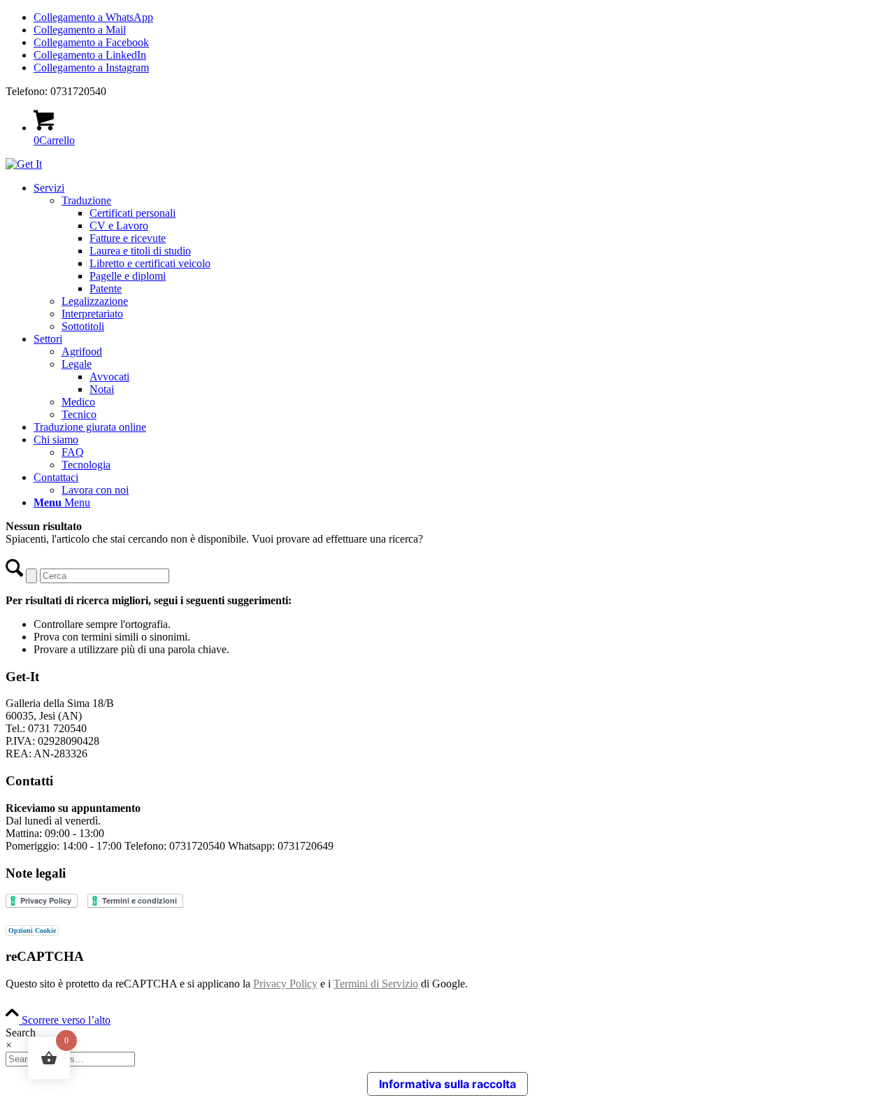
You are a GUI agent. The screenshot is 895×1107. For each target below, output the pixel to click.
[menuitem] (461, 257)
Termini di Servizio (376, 984)
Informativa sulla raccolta (447, 1084)
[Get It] (24, 164)
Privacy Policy (285, 984)
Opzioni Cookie (32, 930)
